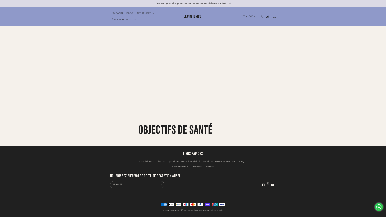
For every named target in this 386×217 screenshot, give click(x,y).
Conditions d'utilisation (152, 161)
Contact (209, 166)
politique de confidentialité (184, 161)
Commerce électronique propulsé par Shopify (203, 210)
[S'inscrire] (161, 184)
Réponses (196, 166)
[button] (145, 13)
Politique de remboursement (219, 161)
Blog (241, 161)
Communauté (180, 166)
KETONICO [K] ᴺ (176, 210)
